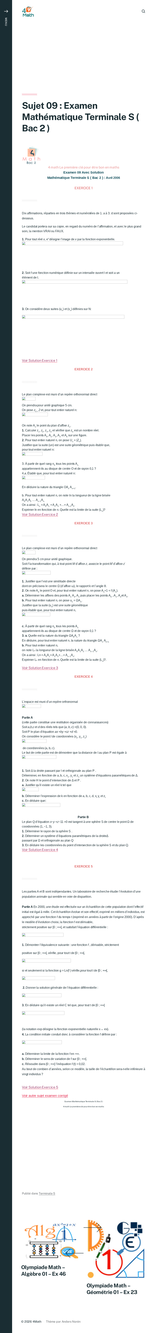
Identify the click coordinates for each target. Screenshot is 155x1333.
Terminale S (47, 1193)
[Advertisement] (83, 65)
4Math (37, 1321)
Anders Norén (71, 1321)
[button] (6, 666)
